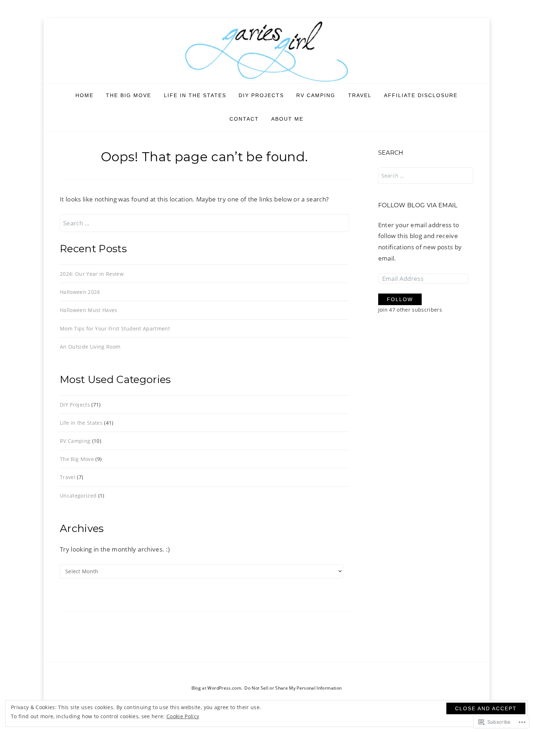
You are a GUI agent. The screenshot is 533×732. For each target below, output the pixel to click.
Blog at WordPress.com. (216, 688)
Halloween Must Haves (88, 310)
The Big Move (128, 95)
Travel (360, 95)
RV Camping (315, 95)
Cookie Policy (182, 716)
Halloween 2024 (80, 291)
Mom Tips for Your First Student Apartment (115, 328)
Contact (244, 119)
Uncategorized (78, 495)
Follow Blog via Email (418, 205)
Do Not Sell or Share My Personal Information (293, 688)
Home (84, 95)
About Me (287, 119)
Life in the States (195, 95)
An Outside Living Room (90, 346)
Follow (400, 299)
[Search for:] (204, 223)
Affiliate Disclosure (421, 95)
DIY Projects (261, 95)
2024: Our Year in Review (92, 273)
